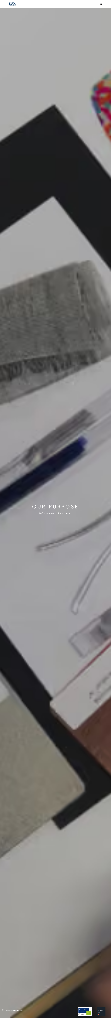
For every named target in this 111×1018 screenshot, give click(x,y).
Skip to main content (9, 2)
